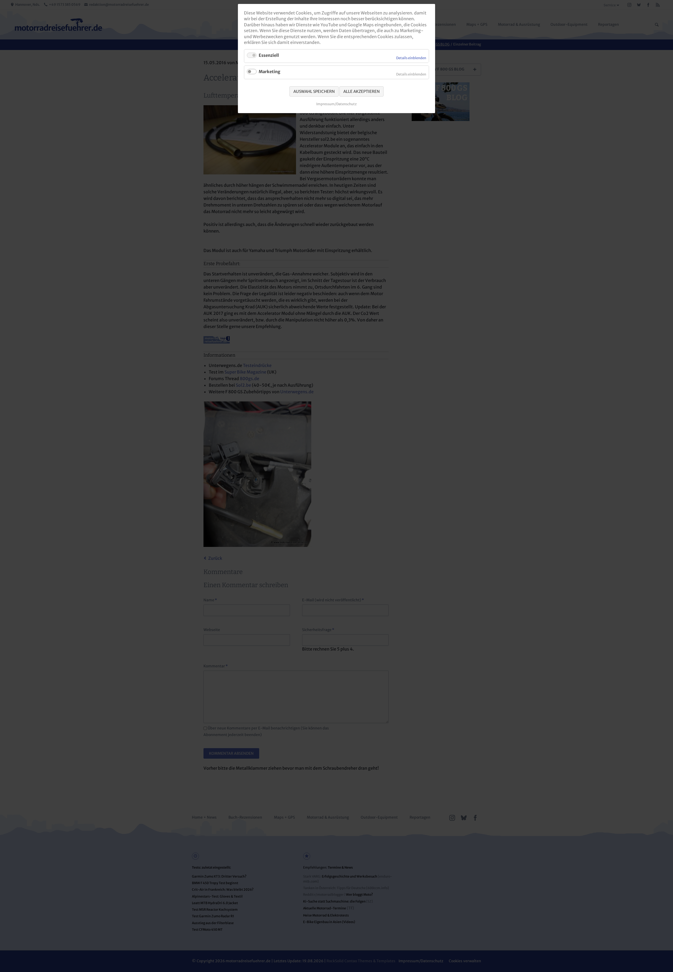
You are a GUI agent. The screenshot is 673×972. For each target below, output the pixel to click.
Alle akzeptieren (361, 91)
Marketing (269, 71)
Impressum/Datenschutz (336, 104)
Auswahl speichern (314, 91)
